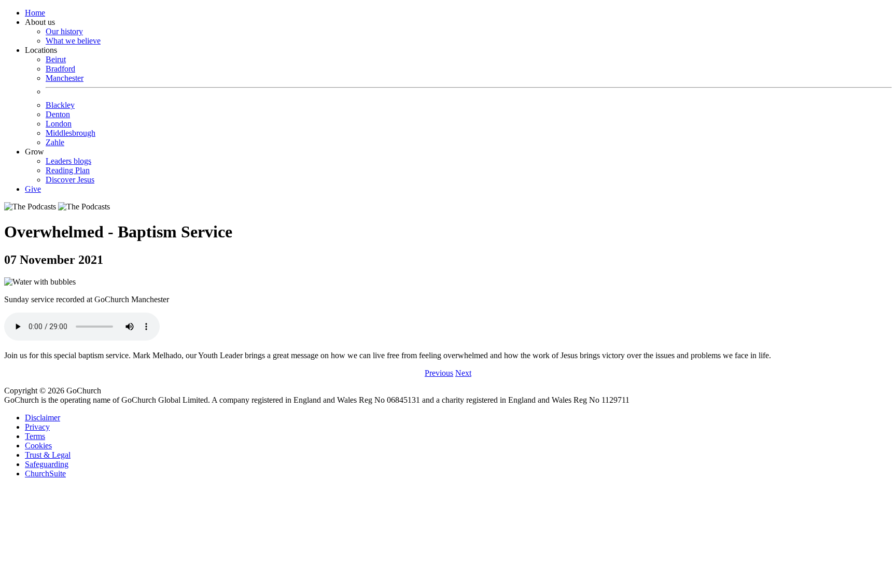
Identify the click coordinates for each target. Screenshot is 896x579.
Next (463, 373)
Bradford (60, 68)
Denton (58, 114)
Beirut (56, 59)
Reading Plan (68, 170)
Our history (64, 31)
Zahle (55, 142)
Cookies (38, 445)
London (59, 123)
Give (33, 189)
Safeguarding (46, 464)
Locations (60, 96)
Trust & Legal (48, 454)
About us (63, 31)
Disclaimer (42, 417)
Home (35, 12)
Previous (439, 373)
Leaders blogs (68, 161)
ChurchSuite (45, 473)
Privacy (37, 426)
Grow (59, 165)
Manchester (64, 78)
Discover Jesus (70, 179)
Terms (35, 436)
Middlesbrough (70, 133)
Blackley (60, 105)
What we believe (73, 40)
